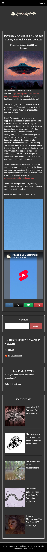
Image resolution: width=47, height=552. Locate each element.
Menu (42, 3)
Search (23, 319)
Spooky (23, 48)
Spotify (11, 349)
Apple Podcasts (15, 356)
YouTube (11, 343)
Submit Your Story (13, 384)
